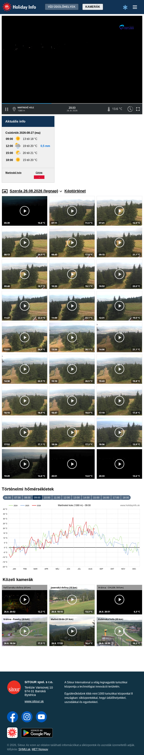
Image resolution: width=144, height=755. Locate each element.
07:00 (17, 497)
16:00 (106, 497)
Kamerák (92, 6)
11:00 (57, 497)
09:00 (37, 497)
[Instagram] (26, 717)
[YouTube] (41, 717)
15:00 (96, 497)
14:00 (86, 497)
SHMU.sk (24, 749)
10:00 (47, 497)
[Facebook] (12, 717)
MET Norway (40, 749)
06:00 (8, 497)
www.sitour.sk (34, 701)
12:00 (67, 497)
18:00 (126, 497)
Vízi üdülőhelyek (62, 6)
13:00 (76, 497)
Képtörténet (75, 191)
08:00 (27, 497)
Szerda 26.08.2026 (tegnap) (34, 191)
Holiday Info (16, 4)
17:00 (116, 497)
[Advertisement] (100, 149)
